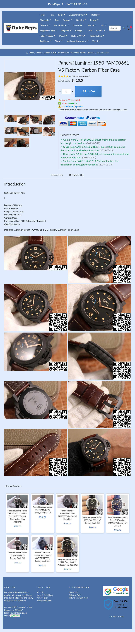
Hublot (91, 25)
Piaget (62, 36)
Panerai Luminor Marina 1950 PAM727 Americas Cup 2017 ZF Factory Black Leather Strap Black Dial (17, 516)
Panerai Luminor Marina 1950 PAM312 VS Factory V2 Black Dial (42, 510)
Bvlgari (93, 20)
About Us (40, 592)
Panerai (99, 31)
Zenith (95, 41)
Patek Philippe (46, 36)
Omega (78, 31)
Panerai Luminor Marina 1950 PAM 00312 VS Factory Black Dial (92, 520)
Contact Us (73, 592)
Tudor (58, 41)
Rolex (60, 15)
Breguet (66, 20)
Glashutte (77, 25)
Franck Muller (60, 25)
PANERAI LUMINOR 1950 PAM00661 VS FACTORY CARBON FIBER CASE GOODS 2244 (72, 53)
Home (42, 15)
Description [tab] (56, 175)
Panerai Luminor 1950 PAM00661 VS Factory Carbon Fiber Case (41, 230)
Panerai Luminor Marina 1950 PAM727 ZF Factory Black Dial (17, 555)
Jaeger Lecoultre (47, 31)
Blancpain (44, 20)
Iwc (102, 25)
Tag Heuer (44, 41)
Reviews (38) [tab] (76, 175)
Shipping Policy (75, 595)
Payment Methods (44, 601)
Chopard (44, 25)
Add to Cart (89, 91)
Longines (65, 31)
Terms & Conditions (45, 595)
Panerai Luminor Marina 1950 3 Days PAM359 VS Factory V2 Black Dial (67, 562)
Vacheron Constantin (76, 41)
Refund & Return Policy (78, 598)
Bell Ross (95, 15)
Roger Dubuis (96, 36)
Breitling (80, 20)
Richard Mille (77, 36)
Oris (90, 31)
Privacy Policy (42, 598)
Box (57, 20)
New (52, 15)
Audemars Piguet (77, 15)
